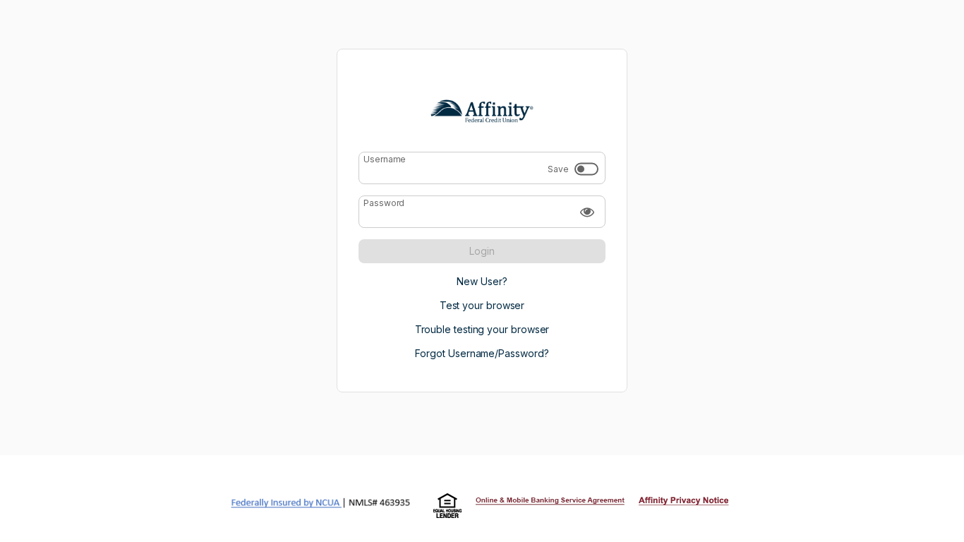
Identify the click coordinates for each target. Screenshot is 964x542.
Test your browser (482, 305)
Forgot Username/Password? (481, 353)
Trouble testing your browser (482, 329)
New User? (482, 281)
